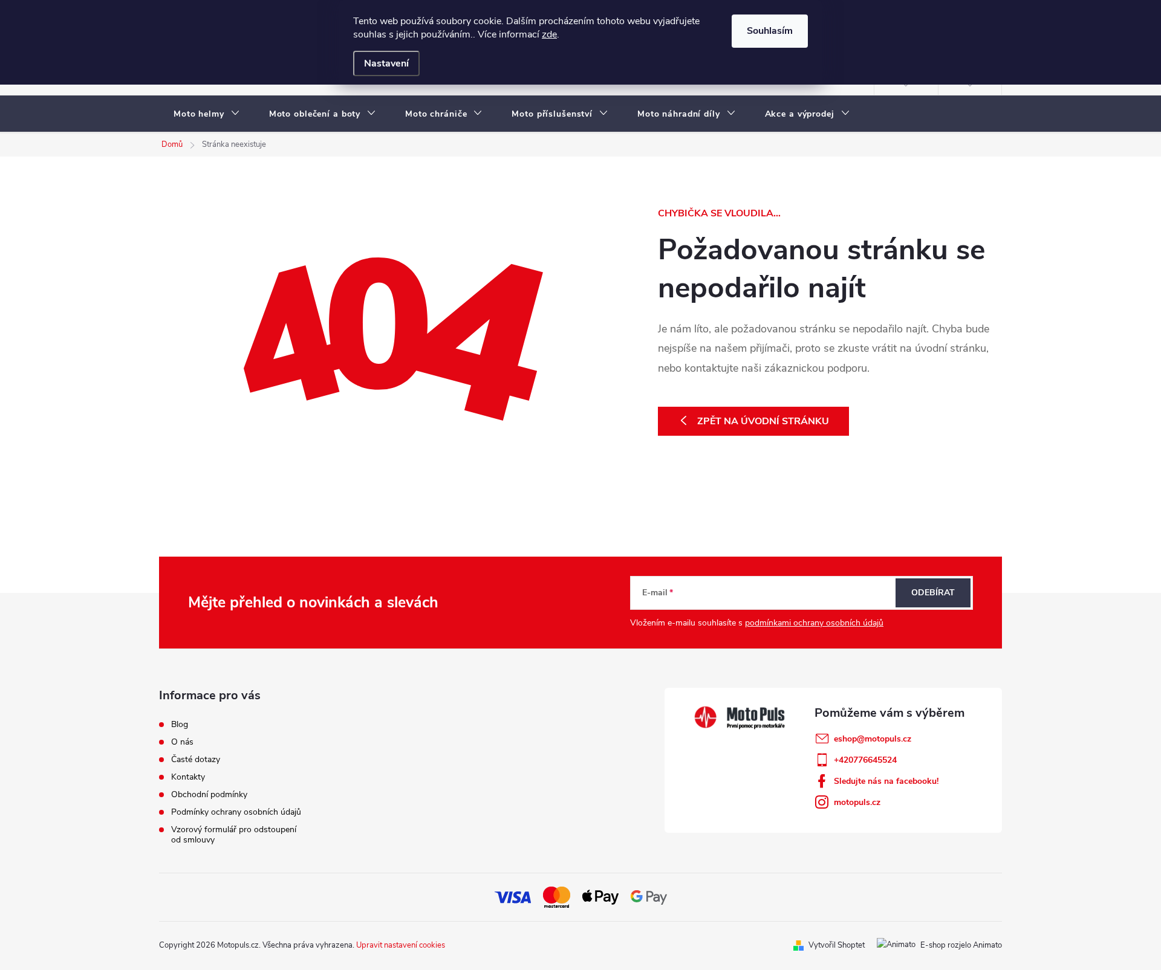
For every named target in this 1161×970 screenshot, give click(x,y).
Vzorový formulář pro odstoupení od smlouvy (233, 835)
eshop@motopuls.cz (872, 739)
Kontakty (188, 777)
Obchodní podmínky (209, 794)
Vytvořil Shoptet (836, 945)
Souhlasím (770, 30)
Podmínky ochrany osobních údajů (236, 812)
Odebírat (933, 592)
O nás (182, 742)
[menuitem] (207, 114)
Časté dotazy (195, 759)
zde (549, 34)
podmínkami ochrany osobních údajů (814, 623)
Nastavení (386, 63)
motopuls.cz (857, 802)
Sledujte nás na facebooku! (886, 781)
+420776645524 (865, 760)
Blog (179, 724)
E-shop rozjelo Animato (961, 945)
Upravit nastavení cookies (400, 945)
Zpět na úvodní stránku (763, 421)
